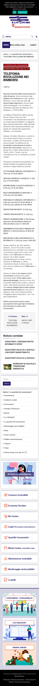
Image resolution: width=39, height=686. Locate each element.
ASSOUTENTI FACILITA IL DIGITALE (20, 358)
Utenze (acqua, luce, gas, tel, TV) (16, 69)
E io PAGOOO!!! (9, 417)
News (6, 431)
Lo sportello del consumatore (16, 65)
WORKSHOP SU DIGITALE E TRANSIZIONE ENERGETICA (24, 366)
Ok (14, 12)
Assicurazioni (9, 404)
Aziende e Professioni (11, 409)
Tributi (6, 448)
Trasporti (7, 444)
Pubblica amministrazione (13, 439)
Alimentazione (9, 395)
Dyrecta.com (17, 674)
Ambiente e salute (10, 400)
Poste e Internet (9, 435)
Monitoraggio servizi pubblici (14, 426)
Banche (6, 413)
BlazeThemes (19, 676)
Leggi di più (22, 12)
